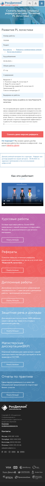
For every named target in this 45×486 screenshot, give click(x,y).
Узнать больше (12, 240)
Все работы (7, 49)
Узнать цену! (12, 146)
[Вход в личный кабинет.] (35, 3)
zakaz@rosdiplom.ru (9, 448)
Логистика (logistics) (14, 52)
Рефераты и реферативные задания (29, 49)
